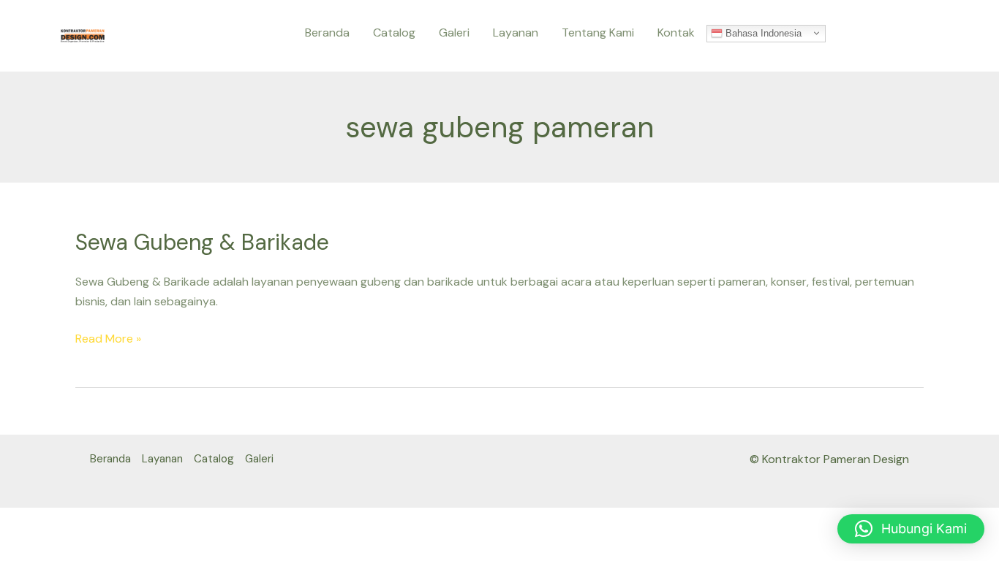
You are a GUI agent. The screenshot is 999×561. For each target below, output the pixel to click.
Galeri (454, 32)
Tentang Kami (598, 32)
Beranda (327, 32)
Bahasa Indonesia (762, 32)
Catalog (394, 32)
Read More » (108, 337)
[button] (910, 528)
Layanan (515, 32)
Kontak (676, 32)
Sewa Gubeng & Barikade (202, 242)
